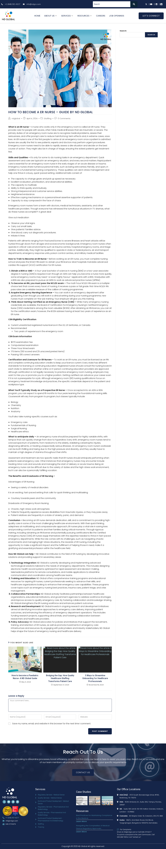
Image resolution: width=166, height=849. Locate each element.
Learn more (81, 821)
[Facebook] (17, 801)
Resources (83, 15)
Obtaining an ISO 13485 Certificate (107, 801)
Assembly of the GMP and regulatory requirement (94, 803)
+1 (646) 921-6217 (12, 818)
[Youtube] (8, 801)
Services (66, 15)
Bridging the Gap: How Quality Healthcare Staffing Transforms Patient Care (60, 678)
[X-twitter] (4, 801)
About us (49, 15)
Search (123, 31)
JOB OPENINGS (116, 15)
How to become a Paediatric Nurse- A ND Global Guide (25, 677)
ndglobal (16, 118)
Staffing (47, 118)
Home (37, 15)
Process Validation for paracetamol (82, 801)
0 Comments (64, 118)
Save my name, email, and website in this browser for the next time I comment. (51, 723)
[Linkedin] (13, 801)
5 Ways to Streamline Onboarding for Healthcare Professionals (95, 678)
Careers (100, 15)
